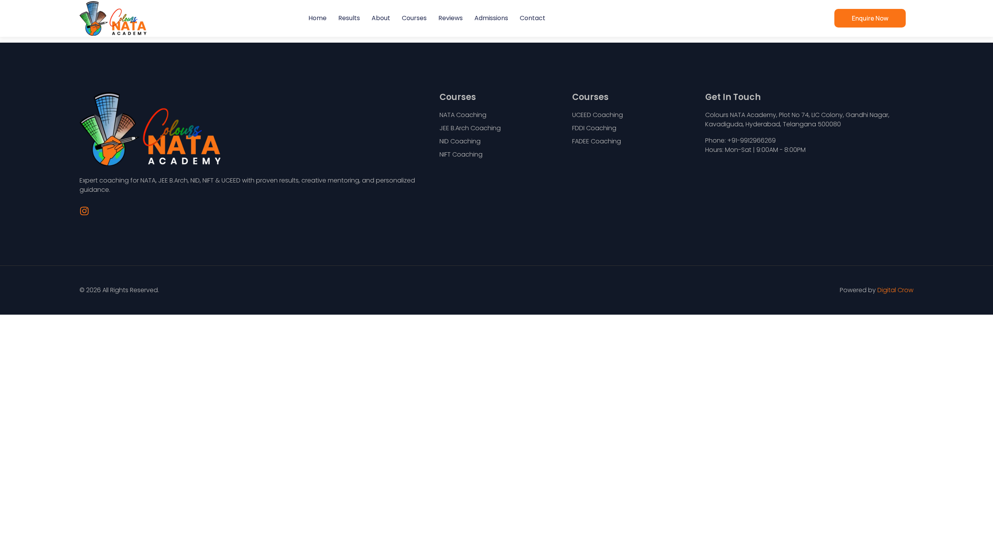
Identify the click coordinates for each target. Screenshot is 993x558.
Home (317, 18)
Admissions (491, 18)
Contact (532, 18)
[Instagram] (84, 211)
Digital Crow (895, 290)
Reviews (450, 18)
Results (349, 18)
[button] (870, 18)
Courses (414, 18)
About (381, 18)
